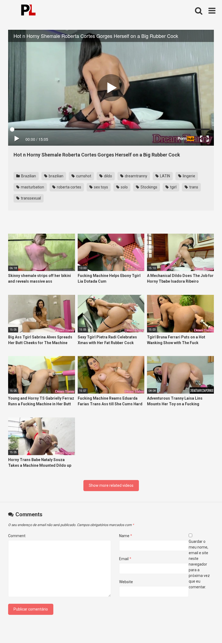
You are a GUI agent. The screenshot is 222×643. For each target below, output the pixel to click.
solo (124, 187)
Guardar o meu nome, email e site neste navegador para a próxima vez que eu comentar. (199, 564)
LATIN (164, 176)
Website (126, 582)
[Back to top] (204, 626)
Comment (16, 536)
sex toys (100, 187)
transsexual (30, 198)
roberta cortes (68, 187)
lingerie (188, 176)
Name (125, 536)
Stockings (148, 187)
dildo (107, 176)
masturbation (32, 187)
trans (193, 187)
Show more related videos (111, 485)
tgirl (173, 187)
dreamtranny (135, 176)
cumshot (83, 176)
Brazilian (28, 176)
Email (125, 559)
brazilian (55, 176)
